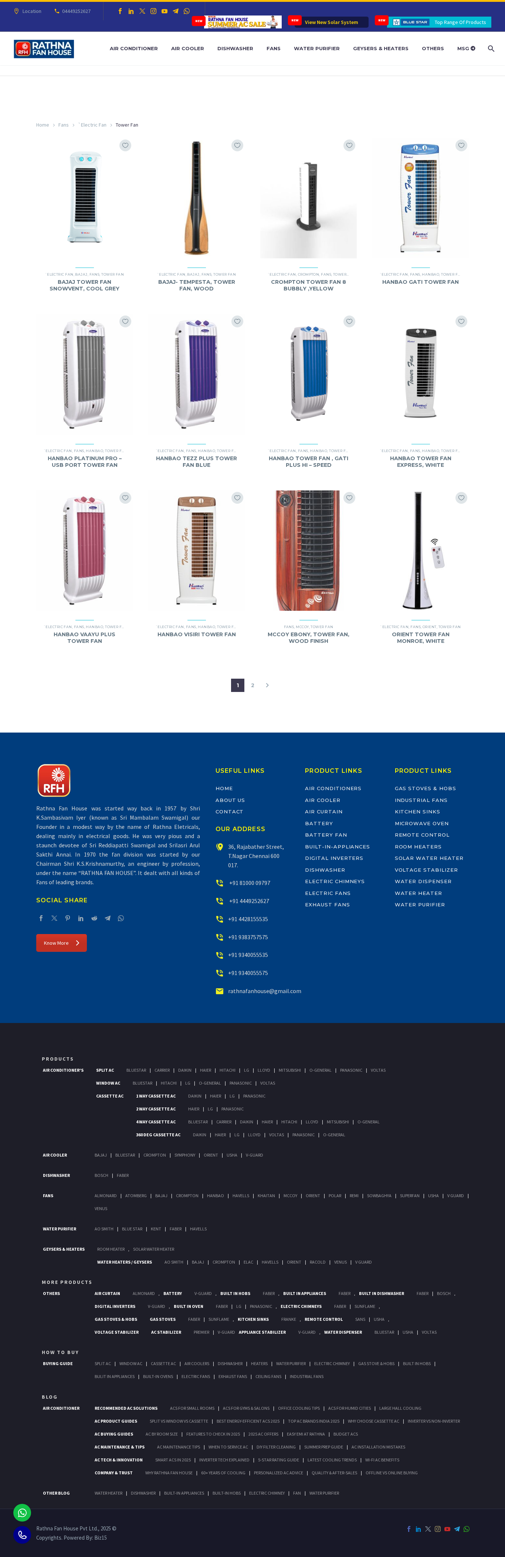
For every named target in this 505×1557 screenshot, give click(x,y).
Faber (123, 1175)
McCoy (302, 627)
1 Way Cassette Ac (156, 1096)
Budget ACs (345, 1434)
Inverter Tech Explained (224, 1460)
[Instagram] (153, 11)
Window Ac (108, 1083)
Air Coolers (196, 1363)
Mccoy (290, 1195)
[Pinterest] (68, 918)
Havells (241, 1195)
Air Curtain (323, 811)
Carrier (162, 1070)
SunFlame (365, 1306)
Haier (205, 1070)
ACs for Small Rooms (192, 1408)
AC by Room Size (162, 1434)
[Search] (490, 48)
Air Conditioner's (63, 1070)
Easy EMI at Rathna (306, 1434)
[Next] (267, 685)
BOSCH (444, 1293)
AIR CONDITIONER (61, 1408)
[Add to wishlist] (125, 145)
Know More (56, 943)
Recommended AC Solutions (126, 1408)
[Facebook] (120, 11)
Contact (230, 811)
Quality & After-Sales (334, 1472)
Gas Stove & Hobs (376, 1363)
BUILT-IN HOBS (227, 1493)
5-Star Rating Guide (278, 1460)
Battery (319, 823)
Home (42, 124)
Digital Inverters (334, 858)
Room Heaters (418, 847)
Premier (201, 1332)
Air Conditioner (134, 48)
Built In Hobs (235, 1293)
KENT (156, 1229)
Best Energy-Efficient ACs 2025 (248, 1421)
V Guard (455, 1195)
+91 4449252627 (248, 901)
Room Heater (111, 1249)
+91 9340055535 (248, 954)
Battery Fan (326, 835)
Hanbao (430, 274)
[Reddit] (94, 918)
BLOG (50, 1397)
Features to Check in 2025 (213, 1434)
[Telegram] (175, 11)
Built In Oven (188, 1306)
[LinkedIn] (131, 11)
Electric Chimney (332, 1363)
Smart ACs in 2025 (173, 1460)
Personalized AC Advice (278, 1472)
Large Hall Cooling (400, 1408)
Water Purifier (317, 48)
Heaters (259, 1363)
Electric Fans (327, 893)
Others (433, 48)
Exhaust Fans (327, 904)
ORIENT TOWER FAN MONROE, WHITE (421, 637)
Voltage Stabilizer (426, 870)
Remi (354, 1195)
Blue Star (132, 1229)
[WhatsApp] (186, 11)
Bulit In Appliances (115, 1376)
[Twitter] (142, 11)
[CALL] (22, 1535)
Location (32, 11)
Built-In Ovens (158, 1376)
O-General (320, 1070)
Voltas (378, 1070)
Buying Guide (58, 1363)
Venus (101, 1208)
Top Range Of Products (460, 22)
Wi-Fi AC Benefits (382, 1460)
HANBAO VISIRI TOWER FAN (196, 634)
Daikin (185, 1070)
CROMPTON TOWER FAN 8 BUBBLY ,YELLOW (308, 285)
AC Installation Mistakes (378, 1447)
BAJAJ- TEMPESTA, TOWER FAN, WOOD (196, 285)
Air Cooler (187, 48)
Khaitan (266, 1195)
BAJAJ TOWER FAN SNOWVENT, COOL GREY (84, 285)
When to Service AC (228, 1447)
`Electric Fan (92, 124)
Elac (248, 1262)
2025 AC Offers (263, 1434)
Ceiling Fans (268, 1376)
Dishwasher (235, 48)
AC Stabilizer (166, 1332)
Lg (246, 1070)
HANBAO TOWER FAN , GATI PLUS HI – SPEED (308, 461)
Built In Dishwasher (381, 1293)
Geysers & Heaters (381, 48)
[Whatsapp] (22, 1513)
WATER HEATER (108, 1493)
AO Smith (104, 1229)
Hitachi (227, 1070)
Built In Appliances (304, 1293)
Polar (335, 1195)
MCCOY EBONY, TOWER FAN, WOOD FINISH (308, 637)
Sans (360, 1319)
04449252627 (76, 11)
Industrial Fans (421, 800)
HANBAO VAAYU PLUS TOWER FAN (84, 637)
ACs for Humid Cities (349, 1408)
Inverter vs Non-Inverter (434, 1421)
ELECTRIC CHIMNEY (267, 1493)
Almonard (106, 1195)
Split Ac (105, 1070)
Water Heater (418, 893)
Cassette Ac (109, 1096)
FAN (297, 1493)
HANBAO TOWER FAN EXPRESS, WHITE (420, 461)
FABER (176, 1229)
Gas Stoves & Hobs (425, 788)
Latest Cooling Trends (332, 1460)
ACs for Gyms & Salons (246, 1408)
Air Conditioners (333, 788)
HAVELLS (198, 1229)
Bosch (101, 1175)
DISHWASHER (143, 1493)
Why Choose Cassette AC (373, 1421)
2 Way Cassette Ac (156, 1109)
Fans (274, 48)
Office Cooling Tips (299, 1408)
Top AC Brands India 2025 (313, 1421)
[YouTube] (164, 11)
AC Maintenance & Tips (120, 1447)
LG (238, 1306)
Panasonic (351, 1070)
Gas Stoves (163, 1319)
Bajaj (81, 274)
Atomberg (136, 1195)
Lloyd (264, 1070)
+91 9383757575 (248, 937)
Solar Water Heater (429, 858)
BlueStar (136, 1070)
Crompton (308, 274)
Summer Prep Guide (323, 1447)
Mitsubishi (290, 1070)
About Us (230, 800)
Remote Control (422, 835)
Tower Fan (112, 274)
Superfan (410, 1195)
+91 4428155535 (248, 919)
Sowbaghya (379, 1195)
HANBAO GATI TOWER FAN (420, 282)
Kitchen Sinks (417, 811)
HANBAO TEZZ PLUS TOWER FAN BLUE (196, 461)
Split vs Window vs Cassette (179, 1421)
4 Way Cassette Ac (156, 1121)
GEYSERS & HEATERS (64, 1249)
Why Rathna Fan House (169, 1472)
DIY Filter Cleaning (276, 1447)
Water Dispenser (423, 881)
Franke (288, 1319)
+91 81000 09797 (249, 882)
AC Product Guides (116, 1421)
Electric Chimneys (335, 881)
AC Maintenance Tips (178, 1447)
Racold (318, 1262)
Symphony (184, 1155)
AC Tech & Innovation (119, 1460)
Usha (232, 1155)
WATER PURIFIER (324, 1493)
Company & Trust (114, 1472)
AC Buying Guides (114, 1434)
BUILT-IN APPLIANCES (184, 1493)
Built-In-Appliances (337, 847)
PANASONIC (261, 1306)
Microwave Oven (422, 823)
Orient (430, 627)
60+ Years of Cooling (223, 1472)
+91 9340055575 (248, 972)
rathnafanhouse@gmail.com (264, 991)
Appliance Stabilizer (262, 1332)
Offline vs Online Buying (392, 1472)
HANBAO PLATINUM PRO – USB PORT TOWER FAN (85, 461)
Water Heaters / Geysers (124, 1262)
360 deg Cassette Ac (158, 1134)
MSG (464, 48)
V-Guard (254, 1155)
